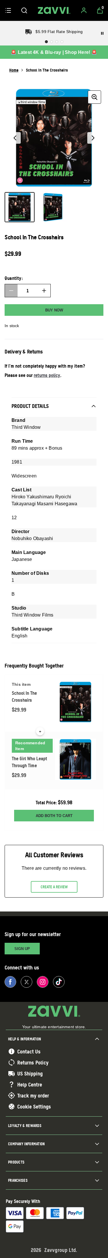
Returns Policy (32, 1062)
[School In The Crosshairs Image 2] (53, 207)
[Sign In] (83, 10)
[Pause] (102, 33)
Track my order (33, 1095)
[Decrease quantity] (11, 290)
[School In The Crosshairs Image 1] (20, 207)
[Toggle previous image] (15, 138)
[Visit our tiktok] (59, 982)
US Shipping (30, 1073)
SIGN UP (22, 949)
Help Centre (29, 1084)
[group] (54, 137)
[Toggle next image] (93, 138)
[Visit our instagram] (42, 982)
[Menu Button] (8, 10)
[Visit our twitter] (26, 982)
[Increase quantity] (44, 290)
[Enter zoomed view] (94, 97)
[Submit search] (24, 10)
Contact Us (29, 1051)
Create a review (54, 887)
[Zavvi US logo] (54, 10)
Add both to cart (54, 816)
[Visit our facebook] (10, 982)
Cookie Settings (34, 1106)
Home (13, 70)
